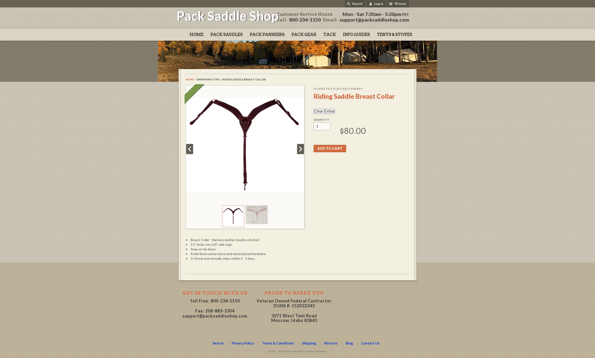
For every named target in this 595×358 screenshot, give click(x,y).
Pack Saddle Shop (228, 15)
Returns (330, 343)
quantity (321, 119)
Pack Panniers (267, 34)
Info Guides (356, 34)
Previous (189, 149)
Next (300, 149)
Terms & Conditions (278, 343)
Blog (349, 343)
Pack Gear (303, 34)
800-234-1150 (225, 300)
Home (196, 34)
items (400, 4)
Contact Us (370, 343)
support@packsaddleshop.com (214, 315)
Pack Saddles (226, 34)
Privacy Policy (243, 343)
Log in (378, 4)
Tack (329, 34)
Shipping (309, 343)
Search (357, 4)
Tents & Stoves (394, 34)
